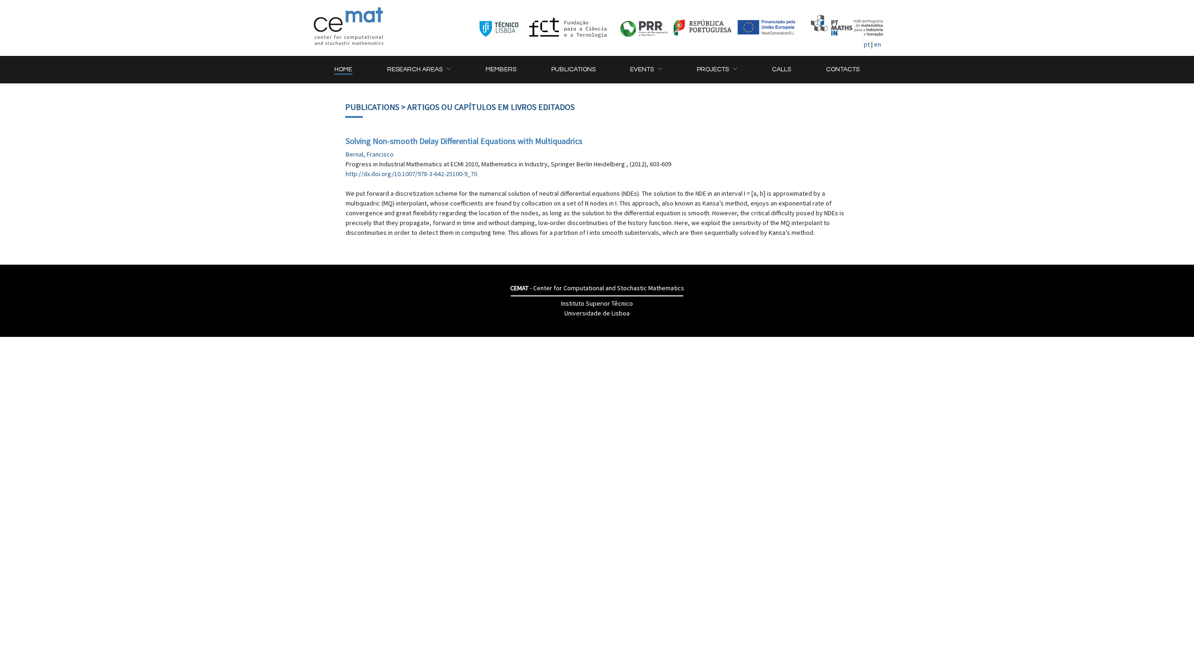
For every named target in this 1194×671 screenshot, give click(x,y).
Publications (372, 107)
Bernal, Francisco (370, 154)
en (877, 44)
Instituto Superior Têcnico (597, 303)
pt (867, 44)
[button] (419, 69)
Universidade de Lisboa (597, 313)
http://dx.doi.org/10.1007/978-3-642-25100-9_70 (411, 174)
